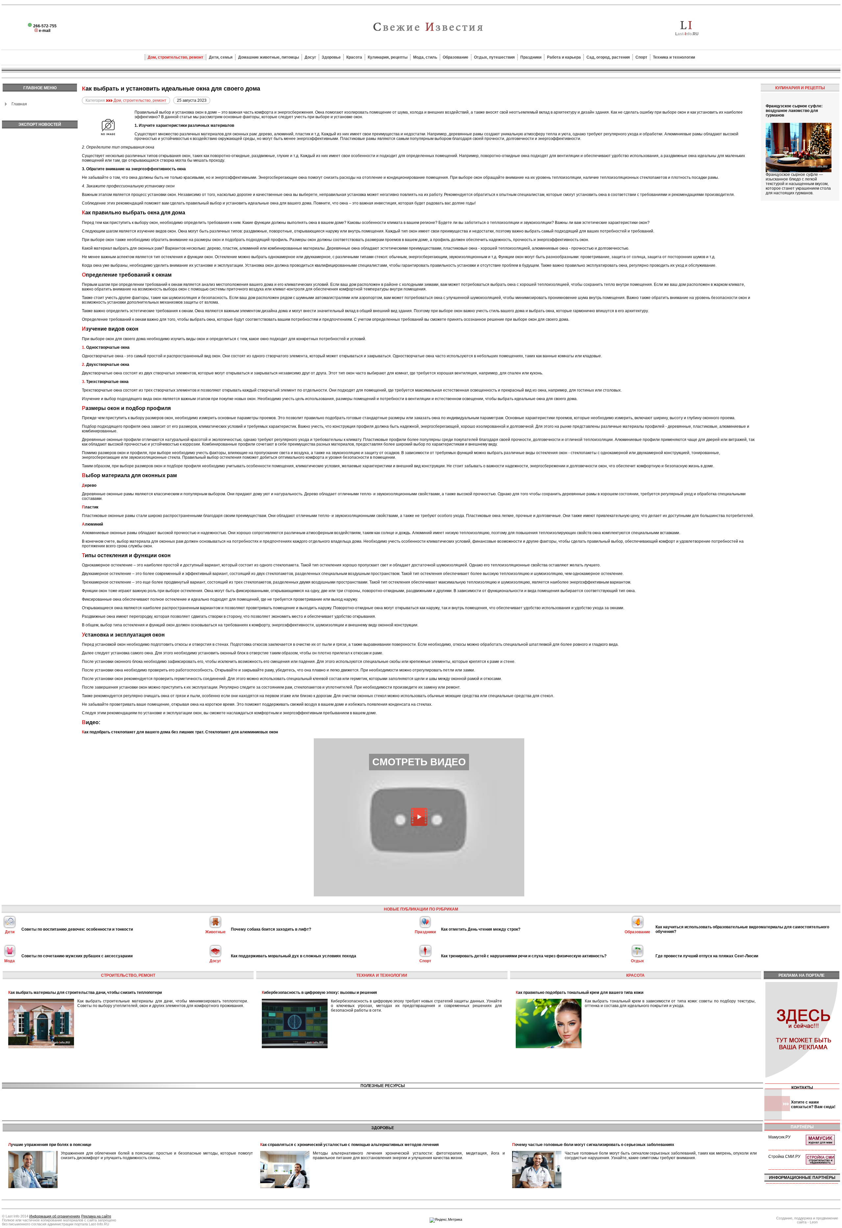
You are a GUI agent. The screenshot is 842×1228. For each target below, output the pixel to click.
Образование (455, 57)
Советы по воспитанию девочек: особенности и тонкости (77, 929)
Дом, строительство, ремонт (175, 57)
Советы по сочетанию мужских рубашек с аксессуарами (77, 956)
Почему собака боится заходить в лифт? (271, 929)
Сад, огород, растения (608, 57)
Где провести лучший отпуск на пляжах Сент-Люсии (707, 956)
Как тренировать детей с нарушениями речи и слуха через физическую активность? (524, 956)
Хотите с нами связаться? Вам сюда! (813, 1104)
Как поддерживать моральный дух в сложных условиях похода (293, 956)
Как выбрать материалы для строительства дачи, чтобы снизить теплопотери (85, 992)
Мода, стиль (425, 57)
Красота (354, 57)
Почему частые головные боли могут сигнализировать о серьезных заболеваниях (593, 1144)
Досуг (310, 57)
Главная (19, 104)
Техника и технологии (674, 57)
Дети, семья (221, 57)
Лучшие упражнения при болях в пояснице (49, 1144)
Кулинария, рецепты (388, 57)
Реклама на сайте (96, 1216)
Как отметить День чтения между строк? (480, 929)
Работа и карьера (564, 57)
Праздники (530, 57)
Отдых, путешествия (494, 57)
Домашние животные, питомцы (268, 57)
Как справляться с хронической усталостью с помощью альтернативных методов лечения (349, 1144)
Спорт (641, 57)
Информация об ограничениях (54, 1216)
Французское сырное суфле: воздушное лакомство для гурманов (794, 111)
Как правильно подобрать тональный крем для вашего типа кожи (579, 992)
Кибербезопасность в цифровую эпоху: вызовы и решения (319, 992)
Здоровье (331, 57)
